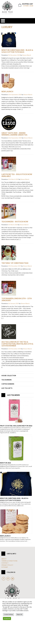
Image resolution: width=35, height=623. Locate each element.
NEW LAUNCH (7, 91)
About (4, 559)
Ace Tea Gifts (6, 388)
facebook (3, 578)
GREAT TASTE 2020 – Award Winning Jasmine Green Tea (14, 134)
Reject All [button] (19, 614)
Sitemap (4, 567)
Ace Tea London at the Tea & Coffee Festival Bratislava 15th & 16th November (17, 344)
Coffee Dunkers (7, 384)
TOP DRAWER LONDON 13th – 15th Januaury (16, 299)
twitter (8, 578)
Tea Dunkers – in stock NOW (14, 222)
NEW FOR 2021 (5, 463)
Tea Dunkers (6, 380)
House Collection (8, 375)
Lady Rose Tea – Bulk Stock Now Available (16, 175)
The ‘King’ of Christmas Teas (14, 263)
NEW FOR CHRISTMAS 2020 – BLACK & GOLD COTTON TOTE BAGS (17, 51)
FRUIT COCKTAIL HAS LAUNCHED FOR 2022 (16, 426)
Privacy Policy (7, 565)
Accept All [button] (7, 618)
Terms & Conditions (9, 561)
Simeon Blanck (26, 55)
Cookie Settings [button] (8, 614)
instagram (12, 578)
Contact (4, 563)
